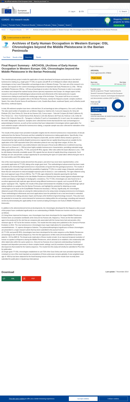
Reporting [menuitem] (28, 57)
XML (13, 278)
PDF (33, 278)
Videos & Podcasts (44, 25)
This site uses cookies (17, 399)
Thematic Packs (14, 25)
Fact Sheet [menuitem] (6, 57)
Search (68, 25)
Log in (73, 11)
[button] (81, 11)
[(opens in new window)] (18, 10)
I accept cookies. (83, 399)
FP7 (27, 30)
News (54, 25)
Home (4, 25)
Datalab (61, 25)
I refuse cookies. (113, 399)
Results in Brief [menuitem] (17, 57)
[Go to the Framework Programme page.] (5, 45)
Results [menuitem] (38, 57)
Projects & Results (28, 25)
